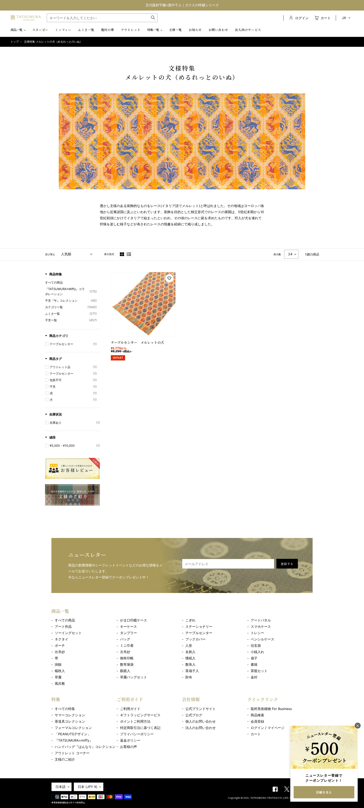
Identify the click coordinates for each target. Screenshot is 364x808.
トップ (15, 41)
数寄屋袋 (127, 664)
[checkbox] (73, 344)
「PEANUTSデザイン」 (73, 734)
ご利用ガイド (130, 709)
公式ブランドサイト (200, 709)
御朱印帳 (127, 658)
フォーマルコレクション (73, 728)
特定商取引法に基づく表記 (140, 728)
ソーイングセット (68, 633)
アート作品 (63, 626)
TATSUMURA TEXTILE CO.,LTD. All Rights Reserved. (281, 797)
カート (256, 734)
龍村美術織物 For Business (271, 709)
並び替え (50, 254)
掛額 (58, 664)
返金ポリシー (130, 740)
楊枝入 (60, 671)
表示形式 (109, 254)
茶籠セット (259, 671)
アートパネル (261, 620)
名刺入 (190, 652)
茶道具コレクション (70, 721)
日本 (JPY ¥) (87, 787)
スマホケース (261, 626)
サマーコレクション (70, 715)
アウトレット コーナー (72, 753)
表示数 (277, 254)
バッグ (125, 639)
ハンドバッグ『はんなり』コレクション (85, 747)
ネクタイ (61, 639)
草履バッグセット (133, 677)
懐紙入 (190, 658)
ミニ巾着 (127, 645)
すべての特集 (65, 709)
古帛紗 (125, 652)
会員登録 (257, 721)
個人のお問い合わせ (200, 721)
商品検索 (257, 715)
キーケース (128, 626)
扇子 (254, 658)
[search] (102, 17)
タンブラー (128, 633)
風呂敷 (60, 683)
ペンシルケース (262, 639)
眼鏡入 (125, 671)
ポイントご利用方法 (135, 721)
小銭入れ (257, 652)
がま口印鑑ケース (133, 620)
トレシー (257, 633)
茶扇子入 (192, 671)
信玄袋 (256, 645)
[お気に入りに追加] (169, 278)
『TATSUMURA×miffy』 (74, 740)
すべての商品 (65, 620)
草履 (58, 677)
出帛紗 (60, 652)
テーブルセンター (198, 633)
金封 (254, 677)
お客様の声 (128, 747)
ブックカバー (195, 639)
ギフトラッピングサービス (140, 715)
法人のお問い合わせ (200, 728)
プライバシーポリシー (137, 734)
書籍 (254, 664)
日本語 (60, 787)
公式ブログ (193, 715)
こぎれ (190, 620)
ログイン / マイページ (267, 728)
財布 (188, 677)
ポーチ (60, 645)
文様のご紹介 (65, 759)
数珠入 (190, 664)
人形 (188, 645)
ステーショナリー (198, 626)
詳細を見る (324, 792)
